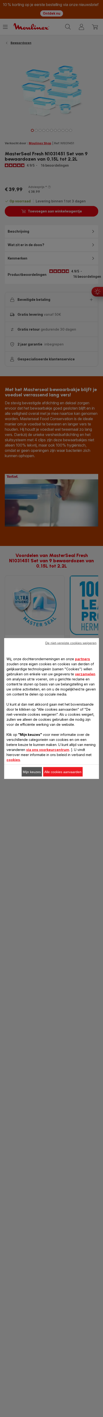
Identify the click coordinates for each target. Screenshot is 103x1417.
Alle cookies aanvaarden (62, 772)
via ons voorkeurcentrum (47, 750)
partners (82, 659)
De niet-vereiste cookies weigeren (71, 643)
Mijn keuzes (32, 772)
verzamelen (85, 674)
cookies (13, 760)
